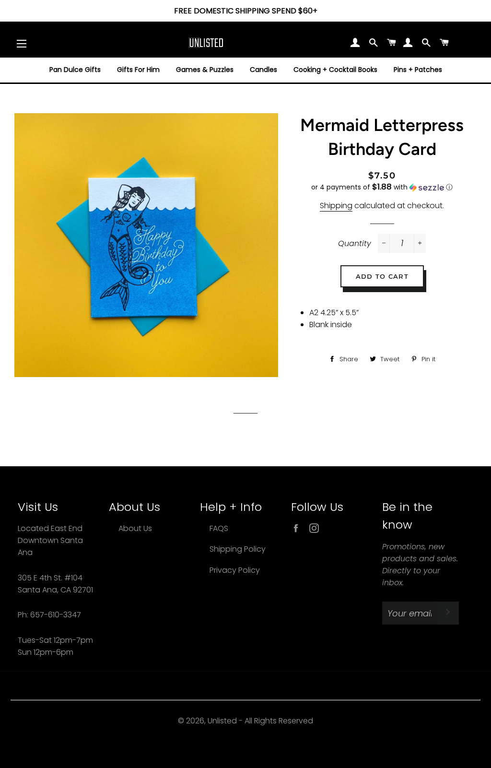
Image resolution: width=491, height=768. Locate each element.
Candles (263, 69)
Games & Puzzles (205, 69)
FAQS (219, 528)
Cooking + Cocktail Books (335, 69)
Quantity (354, 243)
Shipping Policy (238, 549)
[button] (382, 187)
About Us (135, 528)
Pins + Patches (418, 69)
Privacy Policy (235, 570)
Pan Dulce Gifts (75, 69)
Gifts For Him (138, 69)
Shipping (336, 205)
